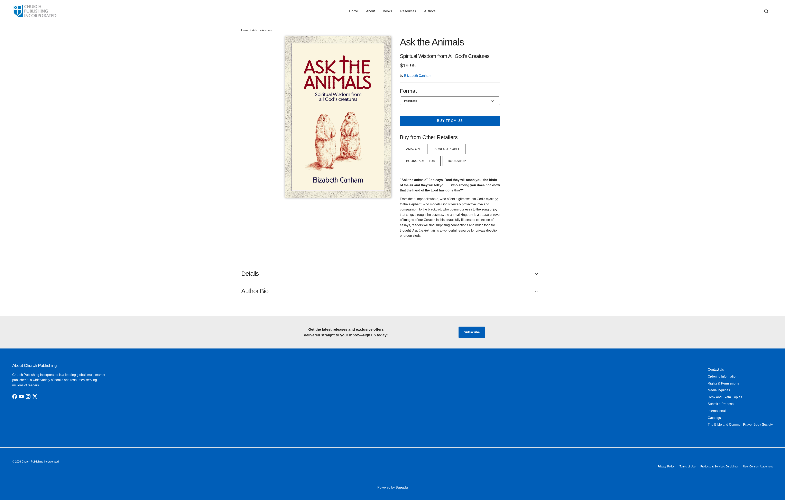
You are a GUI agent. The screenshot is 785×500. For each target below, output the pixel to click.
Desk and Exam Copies (725, 397)
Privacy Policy (666, 466)
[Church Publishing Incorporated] (34, 11)
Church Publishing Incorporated (40, 461)
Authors (429, 11)
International (717, 411)
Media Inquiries (719, 390)
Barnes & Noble (446, 148)
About (370, 11)
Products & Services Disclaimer (719, 466)
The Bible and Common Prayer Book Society (740, 424)
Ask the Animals (262, 30)
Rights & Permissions (723, 383)
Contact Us (716, 369)
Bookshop (457, 161)
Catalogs (714, 418)
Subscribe (472, 332)
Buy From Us (450, 120)
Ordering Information (722, 376)
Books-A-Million (420, 161)
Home (353, 11)
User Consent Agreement (758, 466)
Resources (408, 11)
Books (387, 11)
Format (408, 91)
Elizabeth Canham (417, 75)
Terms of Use (687, 466)
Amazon (413, 148)
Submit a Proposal (721, 404)
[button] (392, 274)
